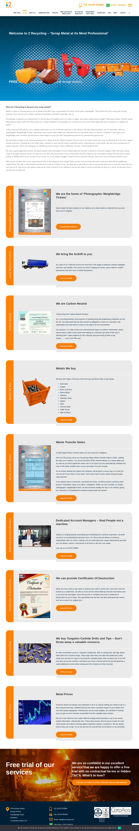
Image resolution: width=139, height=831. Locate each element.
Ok (119, 828)
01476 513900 (62, 808)
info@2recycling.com (66, 819)
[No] (136, 828)
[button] (130, 12)
